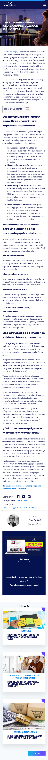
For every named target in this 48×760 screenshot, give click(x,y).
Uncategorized (27, 678)
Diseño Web (22, 500)
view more (37, 753)
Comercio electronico (21, 675)
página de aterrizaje (26, 507)
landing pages (11, 51)
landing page (9, 507)
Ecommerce (25, 631)
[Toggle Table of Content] (26, 109)
